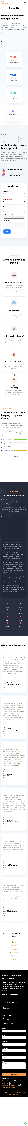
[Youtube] (10, 1015)
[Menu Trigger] (25, 3)
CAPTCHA (6, 220)
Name (4, 1028)
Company (5, 1048)
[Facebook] (4, 1015)
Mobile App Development (14, 336)
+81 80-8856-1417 (8, 1023)
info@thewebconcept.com (10, 1002)
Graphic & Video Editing (14, 362)
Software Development (14, 282)
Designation (5, 1042)
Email (7, 199)
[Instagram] (7, 1015)
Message (4, 1061)
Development (14, 310)
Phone (7, 207)
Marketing (14, 388)
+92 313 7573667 (7, 1012)
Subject (8, 214)
